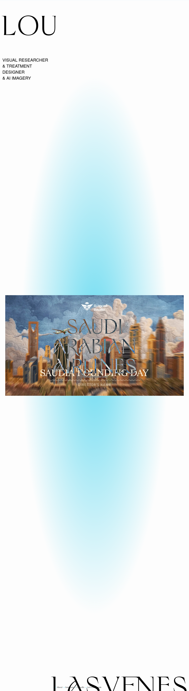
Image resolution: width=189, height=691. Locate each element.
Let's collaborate (94, 687)
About (59, 687)
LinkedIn (80, 687)
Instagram (69, 687)
